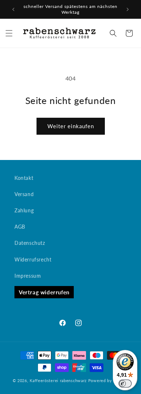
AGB (19, 227)
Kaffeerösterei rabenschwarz (58, 380)
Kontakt (23, 178)
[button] (9, 33)
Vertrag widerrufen (44, 292)
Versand (24, 194)
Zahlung (24, 210)
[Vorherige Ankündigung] (13, 9)
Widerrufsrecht (32, 259)
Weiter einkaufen (70, 126)
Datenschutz (29, 243)
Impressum (27, 276)
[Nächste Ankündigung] (128, 9)
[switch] (125, 383)
